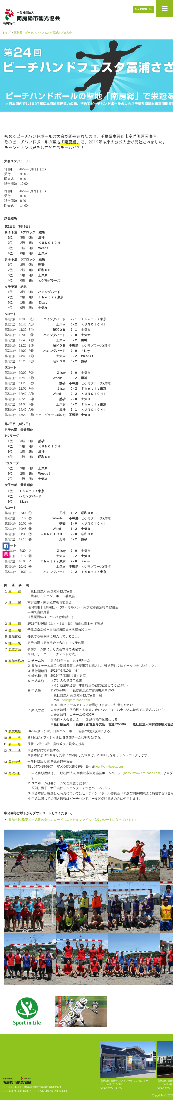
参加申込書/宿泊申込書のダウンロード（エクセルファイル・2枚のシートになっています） (73, 819)
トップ (6, 32)
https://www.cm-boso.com (142, 773)
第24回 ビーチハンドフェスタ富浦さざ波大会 (43, 32)
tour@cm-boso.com (76, 700)
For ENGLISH (143, 9)
